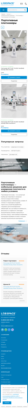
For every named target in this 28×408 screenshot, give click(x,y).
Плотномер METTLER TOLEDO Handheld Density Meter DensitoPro (12, 122)
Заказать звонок (9, 173)
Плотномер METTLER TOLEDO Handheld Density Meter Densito (12, 69)
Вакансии (3, 344)
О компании (4, 340)
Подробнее (14, 81)
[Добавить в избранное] (25, 32)
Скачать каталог (9, 243)
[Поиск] (25, 10)
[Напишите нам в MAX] (12, 329)
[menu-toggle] (3, 9)
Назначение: (4, 154)
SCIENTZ (3, 354)
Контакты (3, 337)
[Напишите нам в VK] (9, 329)
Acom (2, 358)
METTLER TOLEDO (15, 150)
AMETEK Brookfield (6, 363)
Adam (2, 356)
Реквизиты (4, 347)
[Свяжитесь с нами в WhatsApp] (5, 329)
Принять (7, 402)
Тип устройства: (5, 147)
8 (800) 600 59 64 (7, 320)
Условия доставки (5, 382)
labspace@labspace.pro (7, 325)
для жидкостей (13, 154)
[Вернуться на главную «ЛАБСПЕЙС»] (14, 314)
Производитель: (5, 150)
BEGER (2, 365)
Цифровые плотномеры (17, 147)
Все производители (6, 367)
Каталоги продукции (6, 375)
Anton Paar (3, 361)
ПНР (2, 377)
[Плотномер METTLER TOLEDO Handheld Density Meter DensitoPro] (14, 101)
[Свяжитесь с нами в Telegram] (2, 329)
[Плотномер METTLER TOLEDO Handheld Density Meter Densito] (14, 47)
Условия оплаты (5, 379)
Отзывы (3, 342)
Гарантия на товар (6, 384)
